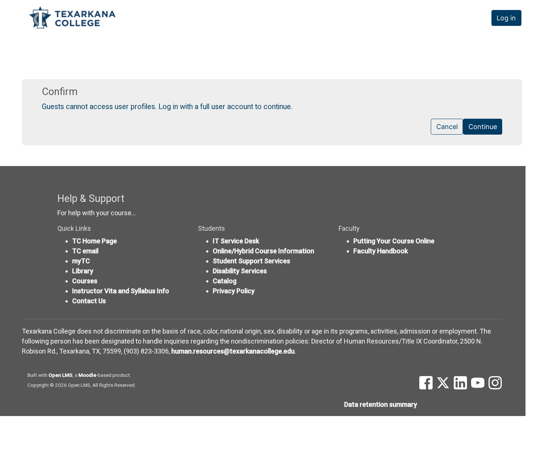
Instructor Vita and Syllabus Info (120, 291)
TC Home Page (94, 241)
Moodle (87, 375)
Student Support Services (251, 261)
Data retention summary (380, 404)
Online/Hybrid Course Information (263, 251)
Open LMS (60, 375)
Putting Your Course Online (393, 241)
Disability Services (240, 271)
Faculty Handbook (380, 251)
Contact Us (89, 301)
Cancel (447, 127)
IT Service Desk (236, 241)
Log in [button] (506, 18)
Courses (84, 281)
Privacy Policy (234, 291)
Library (82, 271)
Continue (483, 127)
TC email (85, 251)
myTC (81, 261)
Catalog (224, 281)
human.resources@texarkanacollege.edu (233, 351)
